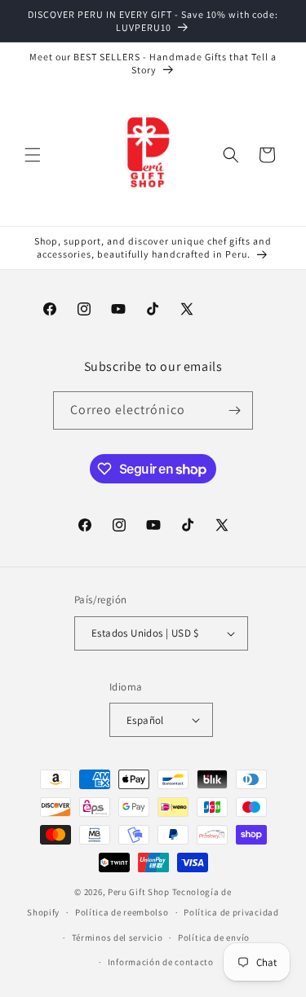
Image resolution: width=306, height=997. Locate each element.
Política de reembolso (122, 912)
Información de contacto (161, 962)
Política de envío (214, 937)
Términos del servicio (117, 937)
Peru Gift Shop (139, 892)
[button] (33, 155)
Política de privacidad (231, 912)
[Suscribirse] (234, 410)
